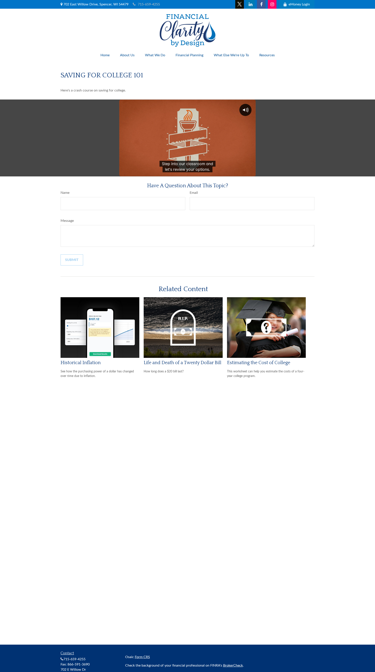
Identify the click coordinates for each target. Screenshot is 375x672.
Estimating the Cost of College (258, 362)
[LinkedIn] (250, 4)
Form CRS (142, 657)
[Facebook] (261, 4)
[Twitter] (239, 4)
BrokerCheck (233, 665)
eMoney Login (299, 4)
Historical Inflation (81, 362)
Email (194, 192)
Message (67, 220)
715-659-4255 (149, 4)
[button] (105, 55)
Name (65, 192)
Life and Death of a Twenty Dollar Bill (182, 362)
